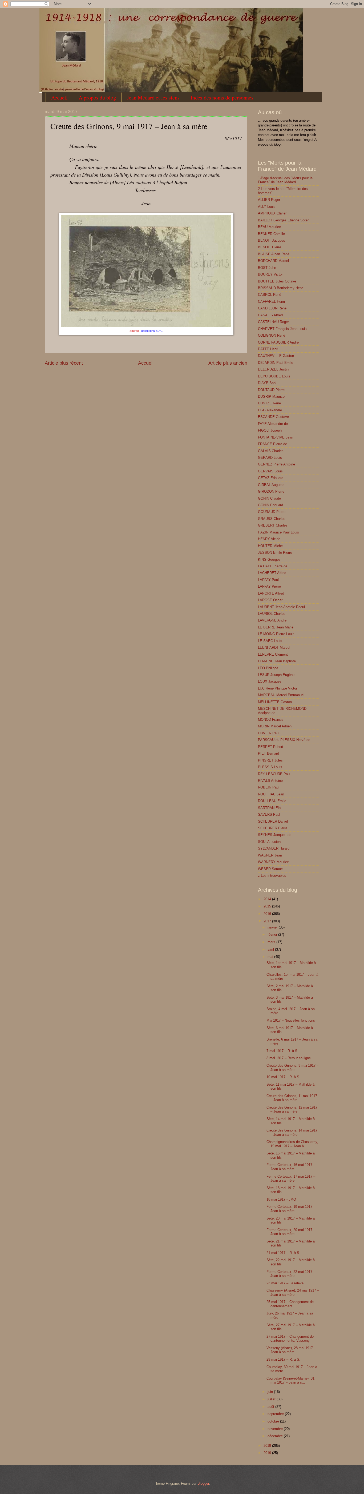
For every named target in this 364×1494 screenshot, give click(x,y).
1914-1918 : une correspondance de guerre (60, 15)
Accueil (59, 97)
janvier (273, 927)
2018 (268, 1446)
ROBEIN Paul (268, 787)
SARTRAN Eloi (269, 808)
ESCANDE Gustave (273, 417)
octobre (274, 1421)
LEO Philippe (268, 668)
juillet (272, 1399)
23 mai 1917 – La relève (285, 1283)
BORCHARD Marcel (273, 261)
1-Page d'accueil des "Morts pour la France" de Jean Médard (285, 180)
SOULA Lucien (269, 842)
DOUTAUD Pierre (271, 390)
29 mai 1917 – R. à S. (283, 1359)
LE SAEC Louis (270, 641)
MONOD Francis (271, 720)
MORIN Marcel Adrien (275, 726)
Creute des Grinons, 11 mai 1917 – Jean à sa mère (291, 1098)
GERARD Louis (270, 458)
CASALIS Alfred (270, 315)
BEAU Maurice (269, 227)
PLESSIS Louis (270, 767)
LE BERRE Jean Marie (275, 627)
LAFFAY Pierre (269, 586)
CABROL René (269, 295)
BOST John (267, 268)
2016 (268, 914)
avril (271, 949)
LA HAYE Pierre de (272, 566)
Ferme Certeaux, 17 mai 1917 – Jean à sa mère (290, 1178)
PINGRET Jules (270, 760)
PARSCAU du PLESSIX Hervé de (284, 740)
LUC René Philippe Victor (277, 688)
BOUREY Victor (270, 274)
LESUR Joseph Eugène (276, 675)
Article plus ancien (227, 363)
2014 (268, 899)
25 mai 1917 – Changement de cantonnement (290, 1304)
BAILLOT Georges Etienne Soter (283, 220)
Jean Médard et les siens (153, 97)
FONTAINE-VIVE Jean (275, 437)
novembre (276, 1429)
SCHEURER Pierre (272, 828)
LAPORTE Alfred (271, 593)
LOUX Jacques (269, 681)
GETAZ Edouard (270, 478)
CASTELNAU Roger (273, 322)
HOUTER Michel (271, 546)
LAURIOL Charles (271, 614)
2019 (268, 1453)
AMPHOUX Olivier (272, 213)
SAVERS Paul (269, 814)
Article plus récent (64, 363)
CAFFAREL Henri (271, 302)
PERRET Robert (270, 747)
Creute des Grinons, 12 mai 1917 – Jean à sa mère (291, 1109)
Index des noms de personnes (222, 97)
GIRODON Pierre (271, 491)
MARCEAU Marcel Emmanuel (281, 695)
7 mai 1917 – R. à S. (282, 1051)
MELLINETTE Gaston (275, 702)
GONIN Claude (269, 498)
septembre (276, 1414)
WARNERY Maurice (273, 862)
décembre (276, 1436)
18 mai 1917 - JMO (281, 1199)
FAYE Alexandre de (273, 424)
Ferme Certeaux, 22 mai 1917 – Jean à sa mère (290, 1274)
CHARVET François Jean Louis (282, 329)
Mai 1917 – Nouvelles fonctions (290, 1020)
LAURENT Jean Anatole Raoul (281, 607)
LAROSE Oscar (270, 600)
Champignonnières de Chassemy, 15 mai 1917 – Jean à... (292, 1144)
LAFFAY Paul (268, 580)
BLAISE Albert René (273, 254)
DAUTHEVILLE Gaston (276, 356)
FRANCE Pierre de (272, 444)
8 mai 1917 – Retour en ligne (288, 1058)
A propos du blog (97, 97)
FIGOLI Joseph (270, 430)
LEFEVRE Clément (273, 654)
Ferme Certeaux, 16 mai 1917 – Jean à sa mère (290, 1167)
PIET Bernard (268, 753)
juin (271, 1392)
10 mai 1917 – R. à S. (283, 1077)
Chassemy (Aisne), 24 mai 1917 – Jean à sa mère (292, 1292)
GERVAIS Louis (270, 471)
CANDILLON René (272, 308)
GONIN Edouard (270, 505)
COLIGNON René (271, 335)
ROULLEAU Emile (272, 801)
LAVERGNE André (272, 620)
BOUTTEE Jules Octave (277, 281)
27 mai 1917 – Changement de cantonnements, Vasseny (290, 1338)
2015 (268, 906)
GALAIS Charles (271, 451)
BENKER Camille (271, 234)
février (273, 935)
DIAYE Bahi (267, 383)
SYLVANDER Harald (273, 848)
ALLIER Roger (269, 200)
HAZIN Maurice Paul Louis (278, 532)
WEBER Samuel (271, 869)
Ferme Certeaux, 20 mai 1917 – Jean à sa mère (290, 1232)
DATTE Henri (268, 349)
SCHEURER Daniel (273, 821)
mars (272, 942)
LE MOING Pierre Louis (276, 634)
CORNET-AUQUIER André (278, 342)
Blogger (203, 1483)
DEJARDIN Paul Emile (275, 363)
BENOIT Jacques (271, 240)
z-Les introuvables (272, 876)
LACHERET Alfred (272, 573)
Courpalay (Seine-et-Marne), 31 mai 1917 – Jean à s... (290, 1380)
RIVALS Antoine (270, 781)
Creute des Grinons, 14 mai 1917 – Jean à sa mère (291, 1132)
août (271, 1407)
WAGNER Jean (270, 855)
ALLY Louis (267, 207)
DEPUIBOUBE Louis (274, 376)
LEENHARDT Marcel (274, 648)
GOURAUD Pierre (271, 512)
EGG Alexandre (270, 410)
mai (271, 957)
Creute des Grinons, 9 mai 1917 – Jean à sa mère (292, 1067)
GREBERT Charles (273, 525)
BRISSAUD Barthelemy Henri (281, 288)
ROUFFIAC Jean (271, 794)
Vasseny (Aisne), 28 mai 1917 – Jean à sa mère (291, 1350)
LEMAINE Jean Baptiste (277, 661)
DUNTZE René (269, 403)
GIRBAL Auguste (271, 485)
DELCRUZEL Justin (273, 369)
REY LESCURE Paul (274, 774)
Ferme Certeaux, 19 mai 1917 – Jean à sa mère (290, 1209)
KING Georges (269, 559)
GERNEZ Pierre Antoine (276, 464)
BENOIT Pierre (269, 247)
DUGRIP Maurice (271, 397)
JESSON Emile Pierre (275, 553)
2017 (268, 921)
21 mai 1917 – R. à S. (283, 1253)
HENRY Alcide (269, 539)
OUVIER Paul (268, 733)
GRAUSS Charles (271, 519)
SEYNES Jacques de (274, 835)
